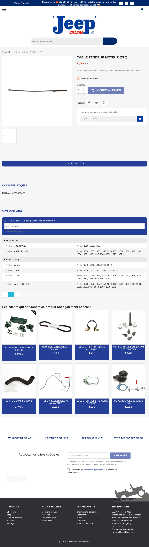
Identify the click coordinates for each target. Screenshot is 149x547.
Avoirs (79, 517)
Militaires (11, 520)
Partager (89, 103)
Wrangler (11, 523)
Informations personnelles (89, 512)
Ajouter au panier (106, 90)
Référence (7, 193)
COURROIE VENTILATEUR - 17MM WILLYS (55, 348)
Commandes (82, 515)
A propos (46, 515)
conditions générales (93, 469)
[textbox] (74, 226)
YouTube (16, 479)
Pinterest (104, 103)
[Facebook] (121, 3)
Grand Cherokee (14, 517)
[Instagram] (126, 3)
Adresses (81, 520)
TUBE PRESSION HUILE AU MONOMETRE (55, 402)
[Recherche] (110, 41)
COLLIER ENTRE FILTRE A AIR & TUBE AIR (92, 402)
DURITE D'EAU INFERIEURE (19, 401)
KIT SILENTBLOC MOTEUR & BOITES (19, 348)
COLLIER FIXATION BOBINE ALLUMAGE (92, 348)
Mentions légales (49, 512)
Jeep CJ (10, 515)
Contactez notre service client (43, 232)
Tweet (96, 103)
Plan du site (47, 520)
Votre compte (86, 506)
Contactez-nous (49, 517)
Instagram (23, 479)
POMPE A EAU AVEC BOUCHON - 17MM (128, 402)
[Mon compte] (145, 10)
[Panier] (140, 10)
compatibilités (74, 163)
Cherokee (11, 512)
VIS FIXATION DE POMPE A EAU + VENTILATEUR (128, 348)
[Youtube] (132, 3)
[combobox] (74, 226)
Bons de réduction (85, 523)
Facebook (10, 479)
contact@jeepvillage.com (123, 532)
